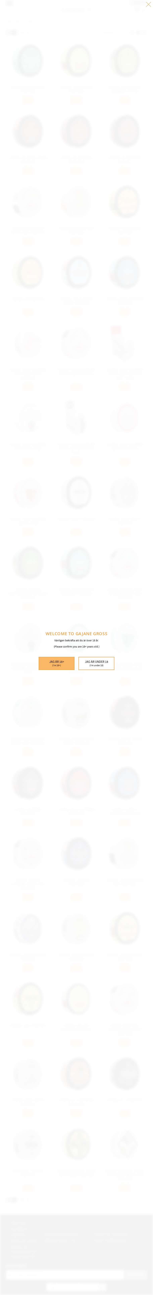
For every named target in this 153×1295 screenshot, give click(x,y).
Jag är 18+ (56, 663)
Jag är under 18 (96, 663)
